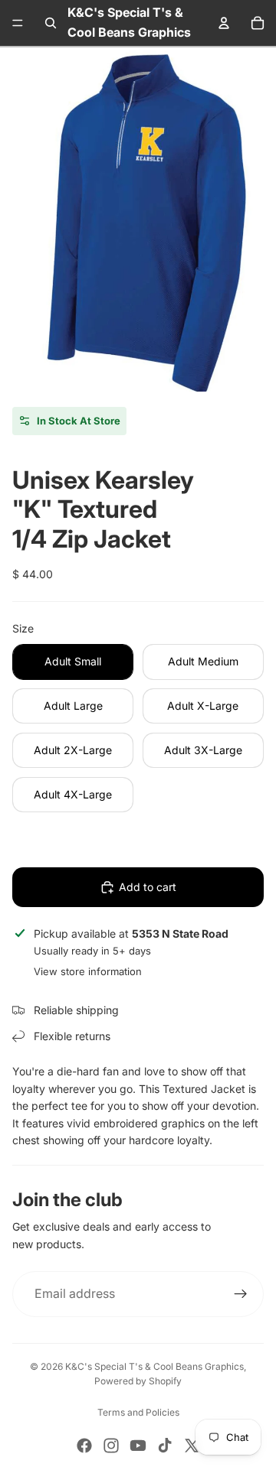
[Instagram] (111, 1445)
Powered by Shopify (138, 1381)
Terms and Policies (138, 1412)
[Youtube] (138, 1445)
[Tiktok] (165, 1445)
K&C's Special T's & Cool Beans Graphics (154, 1366)
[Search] (50, 23)
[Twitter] (191, 1445)
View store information (88, 971)
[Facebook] (84, 1445)
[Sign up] (241, 1294)
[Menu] (17, 23)
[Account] (224, 23)
